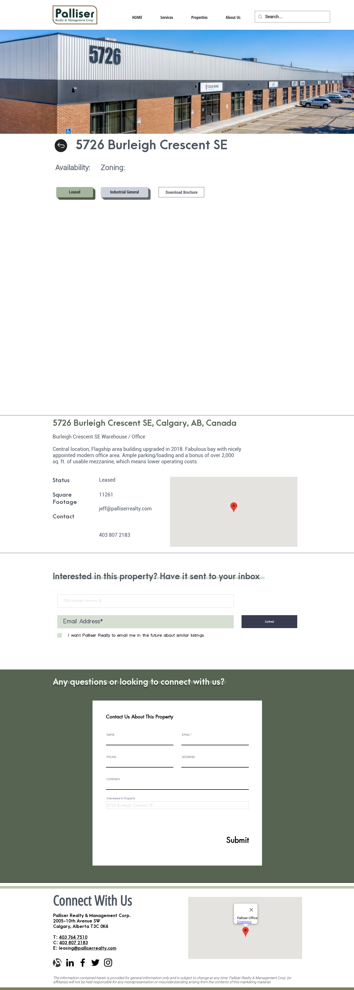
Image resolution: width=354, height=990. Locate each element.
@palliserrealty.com (95, 948)
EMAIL (186, 734)
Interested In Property (121, 798)
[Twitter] (95, 962)
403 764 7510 (73, 937)
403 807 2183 (73, 942)
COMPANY (113, 779)
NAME (111, 734)
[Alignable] (57, 962)
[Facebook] (82, 962)
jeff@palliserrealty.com (125, 508)
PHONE (111, 757)
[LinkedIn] (70, 962)
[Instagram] (108, 962)
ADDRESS (188, 757)
